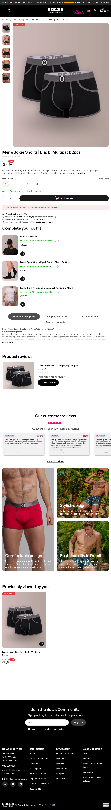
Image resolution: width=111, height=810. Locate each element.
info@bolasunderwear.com (14, 779)
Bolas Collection (92, 748)
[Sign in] (94, 11)
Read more (27, 2)
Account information (65, 753)
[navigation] (6, 28)
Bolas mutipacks (21, 19)
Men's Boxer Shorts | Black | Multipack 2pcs (58, 365)
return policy (39, 219)
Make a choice (55, 178)
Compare (60, 773)
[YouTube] (13, 784)
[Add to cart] (22, 253)
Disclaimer (34, 763)
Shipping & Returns (38, 778)
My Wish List (61, 768)
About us (33, 753)
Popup (40, 191)
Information (37, 748)
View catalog (4, 10)
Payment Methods (38, 773)
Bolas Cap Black (28, 236)
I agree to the (48, 729)
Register (78, 722)
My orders (60, 758)
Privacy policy (35, 768)
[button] (15, 198)
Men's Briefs (88, 772)
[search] (9, 11)
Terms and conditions (39, 758)
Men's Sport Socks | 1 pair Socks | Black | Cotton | (45, 262)
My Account (63, 748)
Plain (85, 753)
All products (61, 778)
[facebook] (20, 784)
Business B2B (35, 789)
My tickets (60, 763)
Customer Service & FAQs (40, 784)
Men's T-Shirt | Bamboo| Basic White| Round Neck (46, 287)
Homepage (7, 19)
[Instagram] (5, 784)
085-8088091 (8, 766)
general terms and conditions (54, 729)
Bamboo (86, 758)
